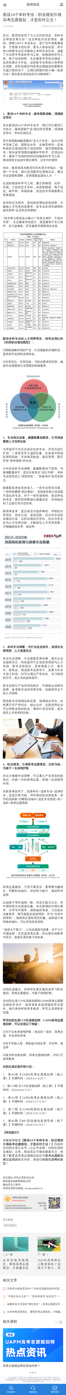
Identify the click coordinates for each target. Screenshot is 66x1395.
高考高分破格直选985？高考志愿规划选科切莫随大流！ (33, 1288)
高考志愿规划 (10, 1225)
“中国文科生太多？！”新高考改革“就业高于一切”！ (33, 1296)
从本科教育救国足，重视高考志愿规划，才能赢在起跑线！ (33, 1311)
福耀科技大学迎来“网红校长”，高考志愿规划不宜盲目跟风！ (33, 1304)
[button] (60, 1322)
